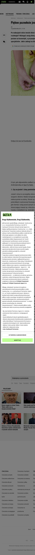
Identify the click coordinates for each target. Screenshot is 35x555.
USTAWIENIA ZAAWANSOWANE (17, 335)
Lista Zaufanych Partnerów (10, 329)
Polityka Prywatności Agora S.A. (18, 283)
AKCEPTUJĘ (17, 340)
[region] (17, 277)
